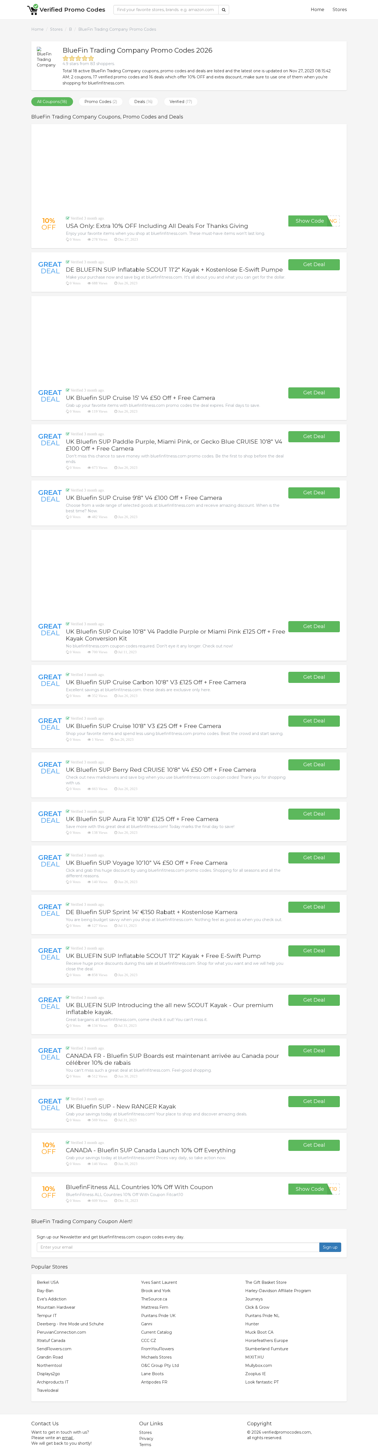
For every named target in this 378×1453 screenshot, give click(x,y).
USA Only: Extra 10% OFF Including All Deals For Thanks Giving (157, 225)
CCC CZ (148, 1340)
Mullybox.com (258, 1365)
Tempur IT (46, 1315)
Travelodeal (47, 1390)
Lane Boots (152, 1373)
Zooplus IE (255, 1373)
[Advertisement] (189, 170)
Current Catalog (156, 1332)
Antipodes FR (154, 1382)
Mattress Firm (154, 1307)
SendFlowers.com (54, 1348)
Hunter (252, 1323)
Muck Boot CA (259, 1332)
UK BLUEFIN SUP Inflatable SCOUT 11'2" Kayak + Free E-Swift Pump (163, 955)
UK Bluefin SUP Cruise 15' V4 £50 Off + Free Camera (140, 397)
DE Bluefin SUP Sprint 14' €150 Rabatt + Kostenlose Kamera (151, 912)
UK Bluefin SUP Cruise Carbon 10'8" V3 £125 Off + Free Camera (156, 682)
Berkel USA (48, 1282)
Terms (145, 1444)
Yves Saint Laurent (159, 1282)
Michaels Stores (156, 1357)
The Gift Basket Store (266, 1282)
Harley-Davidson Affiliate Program (278, 1290)
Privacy (146, 1438)
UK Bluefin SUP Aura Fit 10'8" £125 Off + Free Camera (142, 819)
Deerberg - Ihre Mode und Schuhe (70, 1323)
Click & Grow (257, 1307)
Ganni (146, 1323)
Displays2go (48, 1373)
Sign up (330, 1247)
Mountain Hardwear (56, 1307)
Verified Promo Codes (72, 9)
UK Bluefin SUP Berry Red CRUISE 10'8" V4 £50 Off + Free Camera (161, 769)
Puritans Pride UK (158, 1315)
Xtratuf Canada (51, 1340)
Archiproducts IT (52, 1382)
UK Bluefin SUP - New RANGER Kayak (121, 1106)
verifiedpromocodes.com (286, 1432)
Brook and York (155, 1290)
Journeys (254, 1299)
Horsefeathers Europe (266, 1340)
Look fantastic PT (262, 1382)
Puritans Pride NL (262, 1315)
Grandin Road (50, 1357)
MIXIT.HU (254, 1357)
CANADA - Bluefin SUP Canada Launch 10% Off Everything (151, 1150)
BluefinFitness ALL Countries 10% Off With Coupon (139, 1187)
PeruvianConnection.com (61, 1332)
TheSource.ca (154, 1299)
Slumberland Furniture (266, 1348)
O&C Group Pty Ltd (160, 1365)
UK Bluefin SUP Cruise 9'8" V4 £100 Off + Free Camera (144, 497)
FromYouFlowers (157, 1348)
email (67, 1437)
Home (317, 9)
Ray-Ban (45, 1290)
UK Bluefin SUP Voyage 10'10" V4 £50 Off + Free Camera (146, 862)
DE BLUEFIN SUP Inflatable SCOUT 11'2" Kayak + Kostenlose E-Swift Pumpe (174, 269)
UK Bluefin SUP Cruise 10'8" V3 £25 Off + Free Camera (143, 725)
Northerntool (49, 1365)
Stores (340, 9)
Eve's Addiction (51, 1299)
